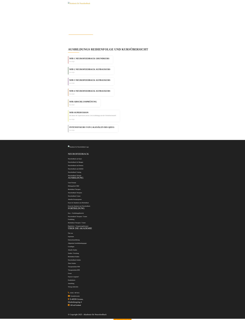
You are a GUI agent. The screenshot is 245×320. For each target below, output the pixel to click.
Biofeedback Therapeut (77, 197)
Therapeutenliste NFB (76, 314)
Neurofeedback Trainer (77, 206)
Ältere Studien (73, 310)
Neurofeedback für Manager (79, 164)
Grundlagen (72, 288)
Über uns (71, 267)
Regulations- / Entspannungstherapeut (77, 257)
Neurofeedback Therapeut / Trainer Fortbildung (78, 241)
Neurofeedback (131, 3)
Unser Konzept (74, 189)
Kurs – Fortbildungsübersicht (79, 235)
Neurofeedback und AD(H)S (79, 172)
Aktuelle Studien (74, 292)
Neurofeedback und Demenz (79, 168)
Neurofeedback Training (77, 176)
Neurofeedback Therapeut (78, 202)
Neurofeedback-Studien (77, 305)
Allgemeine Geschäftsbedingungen (77, 282)
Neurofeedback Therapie (77, 181)
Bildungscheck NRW (76, 193)
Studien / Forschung (153, 3)
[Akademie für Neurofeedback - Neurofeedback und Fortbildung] (82, 3)
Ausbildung (114, 3)
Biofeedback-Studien (76, 301)
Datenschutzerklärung (76, 276)
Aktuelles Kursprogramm (78, 210)
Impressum (172, 3)
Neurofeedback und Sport (78, 159)
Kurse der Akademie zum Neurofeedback (78, 225)
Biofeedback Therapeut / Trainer (77, 249)
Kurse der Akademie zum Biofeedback (78, 217)
